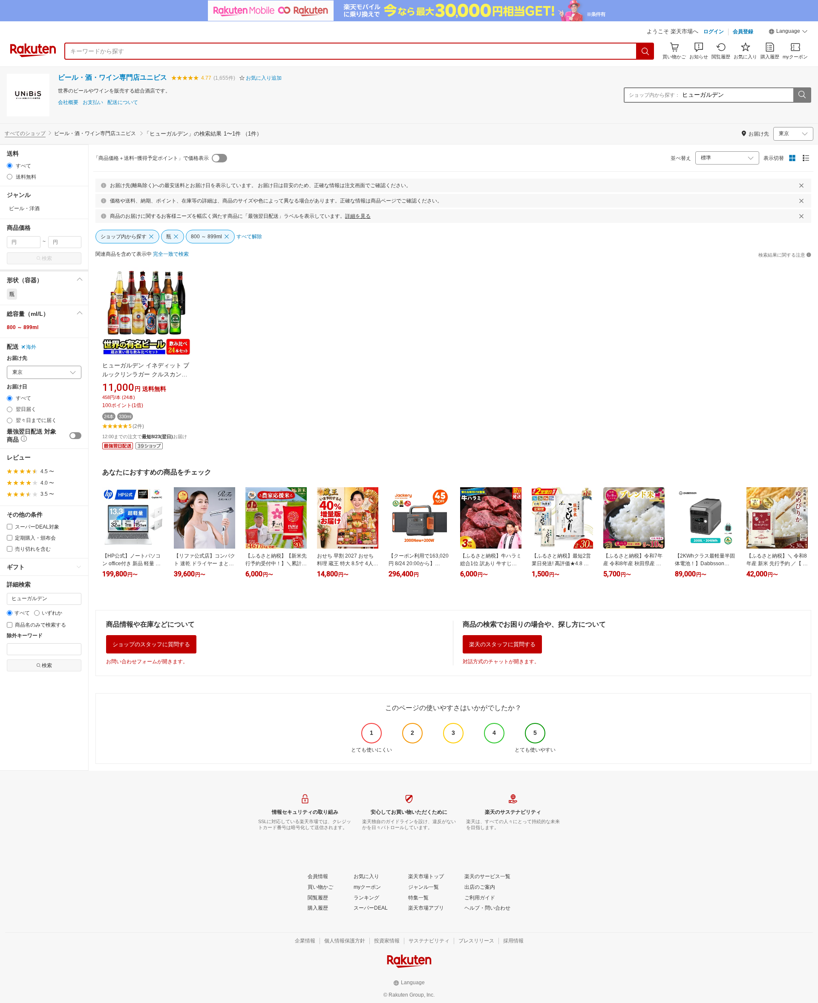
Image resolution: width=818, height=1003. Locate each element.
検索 (47, 258)
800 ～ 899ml (22, 327)
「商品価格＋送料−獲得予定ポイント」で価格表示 (151, 158)
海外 (31, 347)
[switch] (75, 435)
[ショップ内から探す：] (801, 95)
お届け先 (17, 358)
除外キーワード (25, 636)
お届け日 (17, 387)
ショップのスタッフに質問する (151, 644)
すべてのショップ (25, 133)
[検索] (645, 51)
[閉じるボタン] (801, 185)
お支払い (93, 102)
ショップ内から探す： (654, 95)
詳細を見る (358, 216)
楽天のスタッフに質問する (502, 644)
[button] (788, 32)
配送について (122, 102)
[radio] (9, 165)
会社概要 (68, 102)
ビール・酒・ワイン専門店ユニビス (112, 77)
